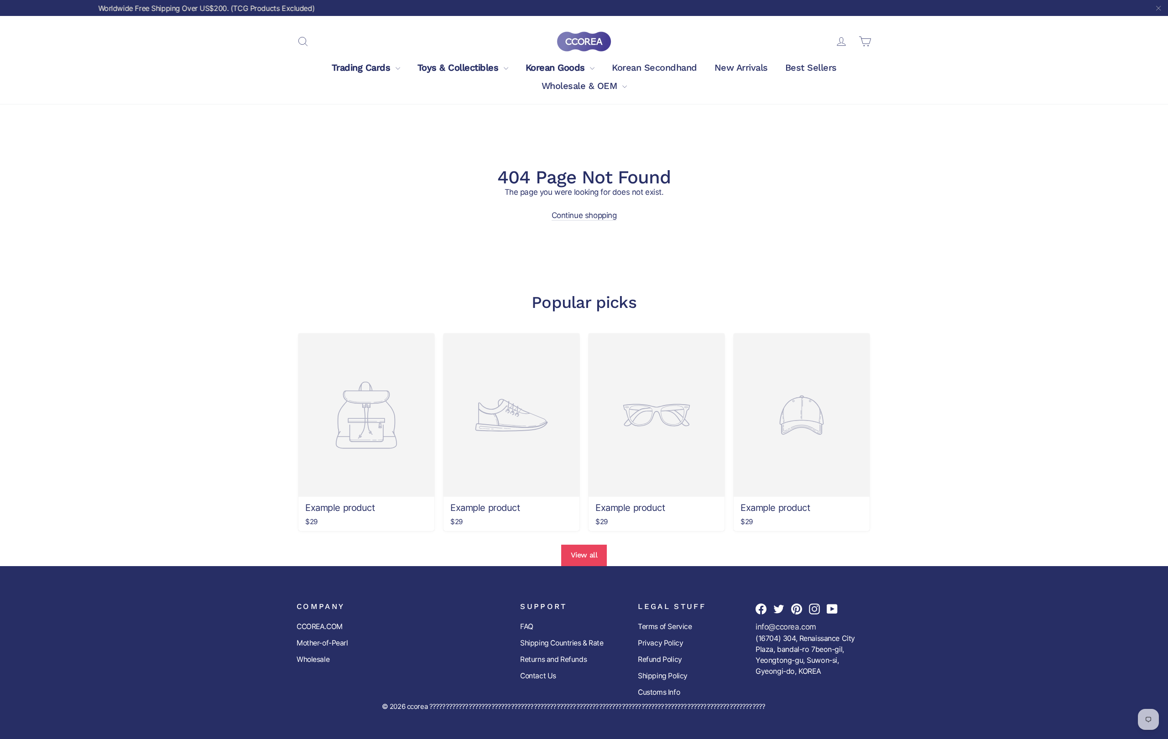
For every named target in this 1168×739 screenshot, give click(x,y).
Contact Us (538, 675)
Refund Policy (660, 659)
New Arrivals (741, 67)
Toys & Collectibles (459, 67)
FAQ (526, 626)
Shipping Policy (663, 675)
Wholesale (313, 659)
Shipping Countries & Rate (561, 643)
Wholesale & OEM (581, 85)
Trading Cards (362, 67)
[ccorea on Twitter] (778, 608)
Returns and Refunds (553, 659)
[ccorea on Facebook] (761, 608)
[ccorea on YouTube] (832, 608)
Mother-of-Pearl (322, 643)
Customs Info (659, 692)
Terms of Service (665, 626)
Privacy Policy (660, 643)
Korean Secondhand (654, 67)
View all (584, 555)
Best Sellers (811, 67)
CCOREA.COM (320, 626)
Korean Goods (557, 67)
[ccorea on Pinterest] (796, 608)
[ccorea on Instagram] (814, 608)
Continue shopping (584, 215)
